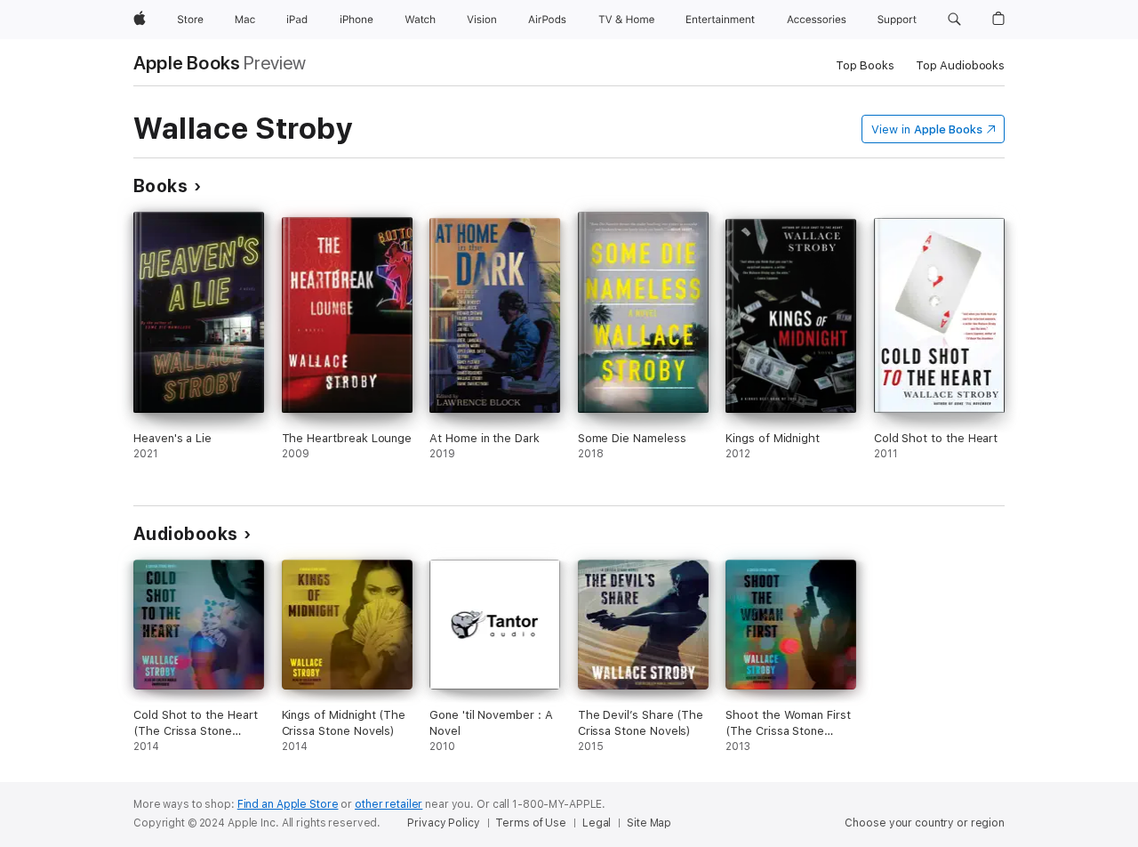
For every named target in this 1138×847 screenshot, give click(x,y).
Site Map (649, 823)
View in (926, 129)
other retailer (388, 804)
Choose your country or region (925, 823)
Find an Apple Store (288, 804)
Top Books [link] (865, 65)
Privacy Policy (443, 823)
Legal (596, 823)
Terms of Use (530, 823)
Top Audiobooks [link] (960, 65)
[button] (954, 19)
